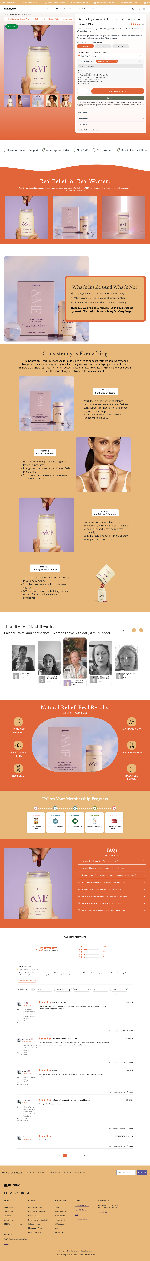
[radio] (110, 56)
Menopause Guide (35, 1228)
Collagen (7, 1216)
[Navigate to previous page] (60, 1156)
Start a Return (80, 1210)
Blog (56, 1228)
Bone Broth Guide (35, 1208)
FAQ (76, 1214)
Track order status (82, 1205)
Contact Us (102, 1212)
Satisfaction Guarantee (83, 1219)
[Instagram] (10, 1193)
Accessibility (59, 1232)
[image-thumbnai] (10, 101)
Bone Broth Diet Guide (37, 1212)
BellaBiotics (8, 1220)
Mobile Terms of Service (87, 1255)
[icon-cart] (143, 9)
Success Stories (60, 1220)
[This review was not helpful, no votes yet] (131, 1031)
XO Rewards (59, 1224)
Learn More (84, 84)
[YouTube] (22, 1193)
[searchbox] (24, 989)
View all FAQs (110, 855)
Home (6, 14)
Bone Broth (8, 1208)
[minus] (79, 91)
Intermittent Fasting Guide (38, 1220)
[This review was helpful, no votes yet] (127, 1031)
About (57, 1208)
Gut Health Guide (34, 1216)
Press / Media (60, 1216)
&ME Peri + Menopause (13, 1224)
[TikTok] (16, 1193)
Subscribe (142, 1172)
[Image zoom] (38, 59)
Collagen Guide (34, 1224)
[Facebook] (5, 1193)
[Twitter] (27, 1193)
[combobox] (44, 989)
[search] (133, 9)
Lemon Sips (8, 1212)
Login (6, 1243)
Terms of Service (71, 1255)
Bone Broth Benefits (36, 1232)
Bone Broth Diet (61, 1212)
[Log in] (138, 9)
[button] (117, 91)
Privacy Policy (60, 1255)
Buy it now (111, 98)
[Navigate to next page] (90, 1156)
